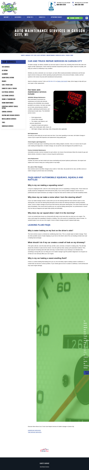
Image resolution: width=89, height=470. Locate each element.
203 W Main (24, 28)
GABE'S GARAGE (25, 55)
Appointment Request (56, 17)
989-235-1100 (79, 4)
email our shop (62, 81)
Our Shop (6, 17)
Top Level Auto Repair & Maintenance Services (46, 55)
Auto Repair (18, 17)
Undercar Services (34, 430)
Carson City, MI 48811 (32, 28)
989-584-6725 (61, 4)
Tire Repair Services (34, 432)
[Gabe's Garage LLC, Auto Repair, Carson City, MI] (51, 6)
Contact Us (42, 17)
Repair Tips (30, 17)
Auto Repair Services (44, 467)
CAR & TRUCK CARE (67, 55)
